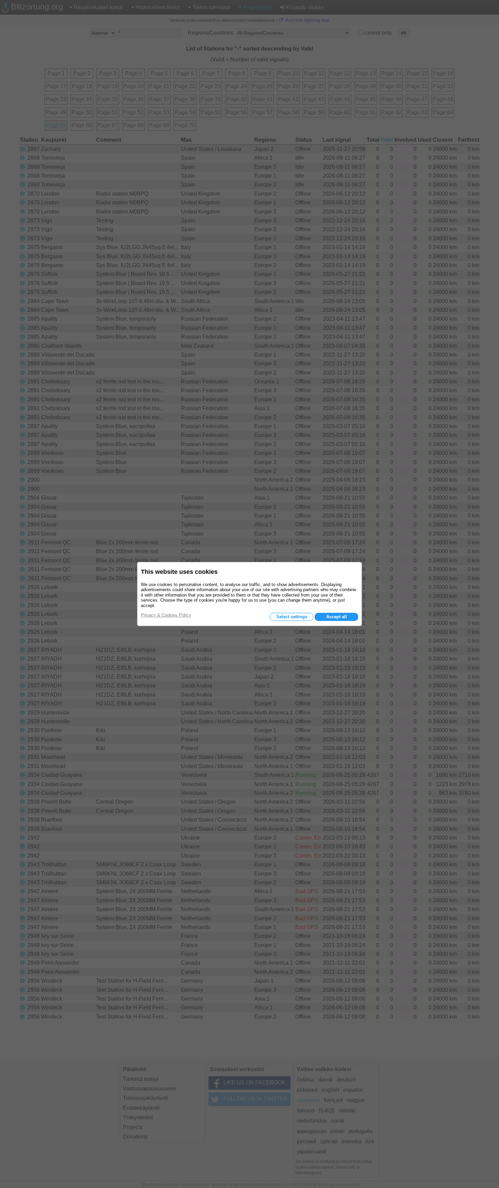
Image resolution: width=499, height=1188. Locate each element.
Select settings (291, 616)
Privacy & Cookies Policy (166, 615)
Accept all (336, 616)
